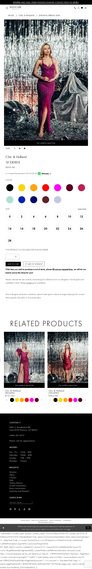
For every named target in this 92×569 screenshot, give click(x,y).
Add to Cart (13, 264)
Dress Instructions (18, 488)
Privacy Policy (25, 520)
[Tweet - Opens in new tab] (14, 148)
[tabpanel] (46, 82)
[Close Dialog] (3, 528)
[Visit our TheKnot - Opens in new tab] (19, 509)
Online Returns (16, 483)
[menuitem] (7, 8)
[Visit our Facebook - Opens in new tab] (15, 509)
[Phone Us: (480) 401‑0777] (75, 8)
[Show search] (78, 8)
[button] (7, 8)
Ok (88, 528)
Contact (13, 477)
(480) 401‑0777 (17, 435)
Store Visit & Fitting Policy (40, 520)
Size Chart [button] (82, 208)
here (68, 529)
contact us (30, 283)
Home (11, 15)
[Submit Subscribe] (31, 502)
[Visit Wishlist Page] (82, 8)
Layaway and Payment (19, 491)
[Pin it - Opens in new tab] (19, 148)
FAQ (11, 480)
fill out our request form (62, 269)
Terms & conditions (56, 520)
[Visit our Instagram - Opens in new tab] (10, 509)
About (12, 475)
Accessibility (67, 520)
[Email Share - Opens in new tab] (24, 148)
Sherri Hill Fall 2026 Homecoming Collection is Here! (46, 2)
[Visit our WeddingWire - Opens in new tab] (29, 509)
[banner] (15, 8)
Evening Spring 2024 (49, 15)
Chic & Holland (26, 15)
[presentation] (24, 360)
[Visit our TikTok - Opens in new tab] (24, 509)
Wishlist (13, 472)
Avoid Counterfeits (18, 485)
